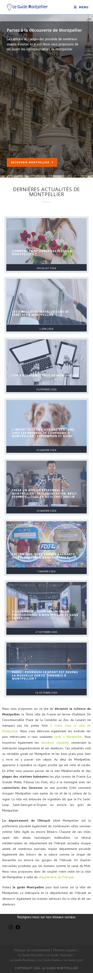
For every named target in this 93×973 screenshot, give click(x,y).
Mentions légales (64, 950)
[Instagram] (11, 929)
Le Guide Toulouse (59, 955)
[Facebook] (18, 929)
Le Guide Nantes (50, 960)
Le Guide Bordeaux (23, 960)
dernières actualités (55, 743)
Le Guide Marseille (31, 955)
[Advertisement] (46, 109)
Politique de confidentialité (32, 950)
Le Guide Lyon (73, 960)
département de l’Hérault (56, 877)
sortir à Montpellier (68, 737)
